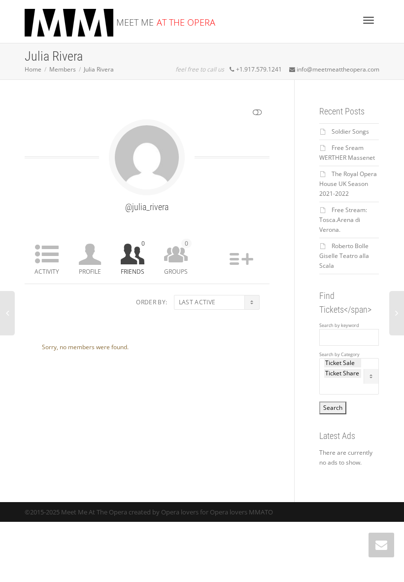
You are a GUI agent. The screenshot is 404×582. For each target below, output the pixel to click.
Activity (46, 271)
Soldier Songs (350, 131)
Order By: (151, 302)
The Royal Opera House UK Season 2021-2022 (348, 184)
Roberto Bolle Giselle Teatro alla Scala (344, 256)
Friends (133, 257)
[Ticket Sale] (343, 363)
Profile (90, 271)
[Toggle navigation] (368, 20)
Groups (176, 257)
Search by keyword (339, 325)
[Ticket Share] (343, 373)
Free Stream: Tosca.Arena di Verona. (343, 220)
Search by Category (339, 355)
